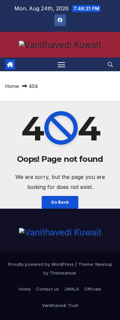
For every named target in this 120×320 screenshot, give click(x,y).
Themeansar (63, 273)
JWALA (71, 289)
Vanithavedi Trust (60, 305)
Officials (92, 289)
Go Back (60, 202)
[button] (110, 64)
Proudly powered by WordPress (41, 264)
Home (12, 86)
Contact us (47, 289)
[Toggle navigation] (61, 64)
